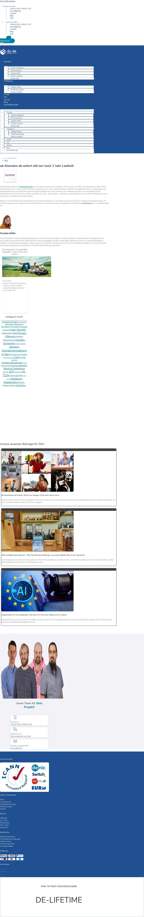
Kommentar (5, 412)
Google (24, 354)
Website (3, 427)
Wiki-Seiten (4, 825)
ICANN (17, 357)
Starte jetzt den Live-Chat (21, 736)
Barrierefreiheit (22, 322)
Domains (7, 61)
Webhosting (10, 382)
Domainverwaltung (14, 351)
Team (2, 799)
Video (20, 375)
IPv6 (21, 358)
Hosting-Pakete (16, 87)
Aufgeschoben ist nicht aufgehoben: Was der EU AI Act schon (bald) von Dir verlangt (33, 615)
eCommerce (14, 354)
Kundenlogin (5, 823)
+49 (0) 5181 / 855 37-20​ (21, 724)
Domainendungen (26, 186)
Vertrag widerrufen (7, 844)
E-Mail (6, 94)
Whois (12, 385)
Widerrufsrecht (5, 841)
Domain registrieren (17, 68)
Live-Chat (3, 820)
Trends (12, 375)
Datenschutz (7, 333)
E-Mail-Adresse (6, 422)
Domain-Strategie (20, 344)
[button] (7, 39)
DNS (15, 333)
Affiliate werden (6, 806)
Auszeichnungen (9, 321)
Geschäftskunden (11, 104)
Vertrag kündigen (6, 846)
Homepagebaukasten (8, 358)
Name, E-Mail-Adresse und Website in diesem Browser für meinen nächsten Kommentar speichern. (39, 431)
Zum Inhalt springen (7, 1)
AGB (2, 836)
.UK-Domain (86, 203)
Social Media (17, 372)
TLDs (6, 375)
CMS (11, 327)
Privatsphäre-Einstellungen (10, 839)
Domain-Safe (14, 78)
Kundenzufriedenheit (12, 362)
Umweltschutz (5, 802)
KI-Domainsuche (16, 71)
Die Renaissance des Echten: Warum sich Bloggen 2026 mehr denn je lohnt (30, 495)
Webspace (8, 81)
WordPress (21, 385)
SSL (5, 97)
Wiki (11, 18)
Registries (6, 372)
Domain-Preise (15, 73)
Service (7, 99)
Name (3, 417)
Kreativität (14, 360)
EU (20, 354)
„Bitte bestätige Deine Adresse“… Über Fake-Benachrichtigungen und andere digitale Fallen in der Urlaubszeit (42, 555)
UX (16, 375)
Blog (6, 102)
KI (24, 357)
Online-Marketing (19, 365)
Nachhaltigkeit (6, 366)
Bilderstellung (9, 324)
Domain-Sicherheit (14, 341)
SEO (11, 371)
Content (16, 327)
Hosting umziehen (16, 92)
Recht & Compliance (14, 368)
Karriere (3, 809)
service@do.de (16, 748)
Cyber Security (17, 329)
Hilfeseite (3, 818)
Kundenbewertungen (8, 804)
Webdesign (16, 378)
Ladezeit (25, 363)
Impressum (4, 827)
